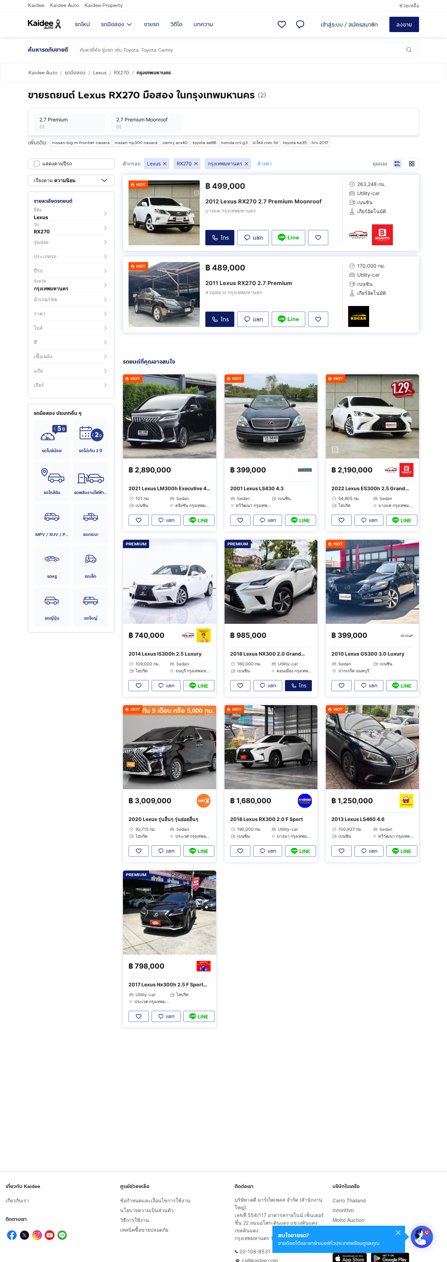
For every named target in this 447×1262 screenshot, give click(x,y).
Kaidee (36, 5)
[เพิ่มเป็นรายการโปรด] (139, 520)
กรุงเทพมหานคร (154, 72)
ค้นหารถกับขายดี (48, 50)
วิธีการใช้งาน (134, 1220)
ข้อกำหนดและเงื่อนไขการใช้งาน (155, 1200)
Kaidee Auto (64, 5)
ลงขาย (404, 25)
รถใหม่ (82, 24)
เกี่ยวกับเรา (17, 1200)
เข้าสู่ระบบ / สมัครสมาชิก (349, 25)
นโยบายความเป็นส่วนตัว (147, 1210)
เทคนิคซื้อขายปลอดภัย (144, 1230)
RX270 (121, 72)
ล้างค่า (264, 163)
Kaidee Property (104, 5)
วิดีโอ (176, 24)
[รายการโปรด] (282, 24)
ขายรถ (151, 24)
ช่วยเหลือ (409, 5)
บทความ (203, 24)
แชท (258, 238)
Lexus (100, 72)
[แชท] (300, 24)
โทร (225, 238)
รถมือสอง (112, 24)
